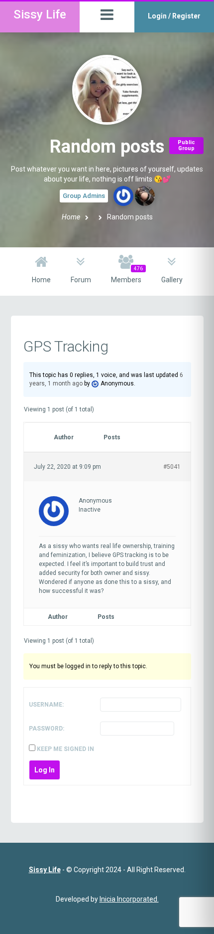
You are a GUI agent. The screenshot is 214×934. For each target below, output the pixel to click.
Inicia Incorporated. (129, 899)
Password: (46, 728)
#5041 (172, 466)
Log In (44, 770)
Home (71, 217)
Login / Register (174, 16)
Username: (46, 704)
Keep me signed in (65, 749)
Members (127, 275)
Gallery (172, 280)
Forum (81, 280)
